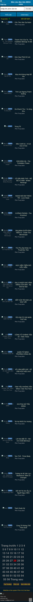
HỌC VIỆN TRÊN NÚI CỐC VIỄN (23, 266)
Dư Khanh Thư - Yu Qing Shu (23, 110)
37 (3, 568)
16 (14, 553)
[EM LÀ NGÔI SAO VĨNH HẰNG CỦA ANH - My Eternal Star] (8, 288)
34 (14, 564)
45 (11, 572)
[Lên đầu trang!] (30, 600)
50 (7, 575)
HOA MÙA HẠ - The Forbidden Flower (23, 162)
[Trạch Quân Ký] (7, 508)
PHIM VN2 (3, 4)
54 (22, 575)
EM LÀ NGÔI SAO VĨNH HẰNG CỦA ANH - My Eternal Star (23, 285)
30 (22, 560)
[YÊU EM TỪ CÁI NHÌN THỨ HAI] (8, 319)
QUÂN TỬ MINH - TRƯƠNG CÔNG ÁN (23, 353)
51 (11, 575)
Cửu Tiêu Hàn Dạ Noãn (23, 22)
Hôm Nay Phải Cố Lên (22, 57)
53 (18, 575)
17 (18, 553)
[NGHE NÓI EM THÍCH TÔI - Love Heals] (8, 199)
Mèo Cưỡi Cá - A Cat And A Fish (23, 145)
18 (22, 553)
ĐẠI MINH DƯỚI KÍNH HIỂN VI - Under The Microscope (23, 232)
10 (14, 549)
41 (18, 568)
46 (14, 572)
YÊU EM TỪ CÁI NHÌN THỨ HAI (23, 318)
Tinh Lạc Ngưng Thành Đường (23, 93)
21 (11, 557)
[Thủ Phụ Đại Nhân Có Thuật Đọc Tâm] (8, 249)
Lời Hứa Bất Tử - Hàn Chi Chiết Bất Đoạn (23, 440)
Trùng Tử (18, 126)
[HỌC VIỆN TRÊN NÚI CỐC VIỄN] (8, 267)
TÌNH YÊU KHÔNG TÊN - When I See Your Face (23, 388)
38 (7, 568)
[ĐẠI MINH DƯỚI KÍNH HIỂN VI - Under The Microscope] (8, 235)
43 (3, 572)
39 (11, 568)
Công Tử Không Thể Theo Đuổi (23, 526)
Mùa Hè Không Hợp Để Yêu (23, 75)
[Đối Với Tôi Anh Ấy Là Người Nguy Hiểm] (8, 492)
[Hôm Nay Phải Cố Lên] (8, 58)
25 (3, 560)
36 (22, 564)
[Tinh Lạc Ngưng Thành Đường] (8, 93)
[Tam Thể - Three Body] (8, 458)
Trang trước (8, 545)
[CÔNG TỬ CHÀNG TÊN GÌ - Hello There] (8, 338)
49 (3, 575)
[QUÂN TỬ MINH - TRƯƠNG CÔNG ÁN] (8, 353)
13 (3, 553)
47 (18, 572)
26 (7, 560)
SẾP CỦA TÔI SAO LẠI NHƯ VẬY (23, 301)
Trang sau (17, 579)
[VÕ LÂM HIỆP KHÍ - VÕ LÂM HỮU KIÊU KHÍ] (8, 373)
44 (7, 572)
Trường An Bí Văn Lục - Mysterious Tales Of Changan (23, 475)
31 (3, 564)
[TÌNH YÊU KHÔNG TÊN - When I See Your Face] (8, 390)
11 (18, 549)
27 (11, 560)
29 (18, 560)
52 (14, 575)
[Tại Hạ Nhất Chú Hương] (8, 423)
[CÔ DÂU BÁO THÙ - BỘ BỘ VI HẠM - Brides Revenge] (8, 182)
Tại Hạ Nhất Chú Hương (23, 421)
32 (7, 564)
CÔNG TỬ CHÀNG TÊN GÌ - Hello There (23, 336)
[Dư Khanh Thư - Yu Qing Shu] (8, 111)
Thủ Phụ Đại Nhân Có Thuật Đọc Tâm (23, 249)
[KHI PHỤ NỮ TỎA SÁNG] (8, 406)
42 (22, 568)
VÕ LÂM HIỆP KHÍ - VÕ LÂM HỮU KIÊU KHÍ (23, 370)
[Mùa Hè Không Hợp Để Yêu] (8, 76)
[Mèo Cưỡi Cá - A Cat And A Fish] (8, 145)
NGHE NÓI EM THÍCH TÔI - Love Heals (23, 197)
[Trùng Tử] (7, 126)
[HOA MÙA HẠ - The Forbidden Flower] (8, 164)
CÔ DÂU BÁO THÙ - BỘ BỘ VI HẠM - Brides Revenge (23, 180)
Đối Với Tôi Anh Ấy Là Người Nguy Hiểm (23, 492)
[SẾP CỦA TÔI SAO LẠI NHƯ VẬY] (8, 301)
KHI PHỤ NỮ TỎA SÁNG (23, 405)
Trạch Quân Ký (20, 508)
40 (14, 568)
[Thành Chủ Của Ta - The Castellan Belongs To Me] (8, 43)
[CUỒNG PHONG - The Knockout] (8, 215)
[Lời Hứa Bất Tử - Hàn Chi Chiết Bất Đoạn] (8, 442)
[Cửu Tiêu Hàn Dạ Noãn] (8, 24)
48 (22, 572)
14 (7, 553)
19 (3, 557)
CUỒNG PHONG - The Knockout (23, 214)
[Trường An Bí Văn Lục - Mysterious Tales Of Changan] (8, 477)
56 (8, 579)
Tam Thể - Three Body (22, 456)
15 (11, 553)
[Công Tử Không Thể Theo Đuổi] (8, 527)
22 (14, 557)
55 (4, 579)
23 (18, 557)
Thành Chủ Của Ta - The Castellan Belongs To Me (23, 41)
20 (7, 557)
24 (22, 557)
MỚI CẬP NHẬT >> (26, 19)
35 (18, 564)
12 (22, 549)
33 (11, 564)
